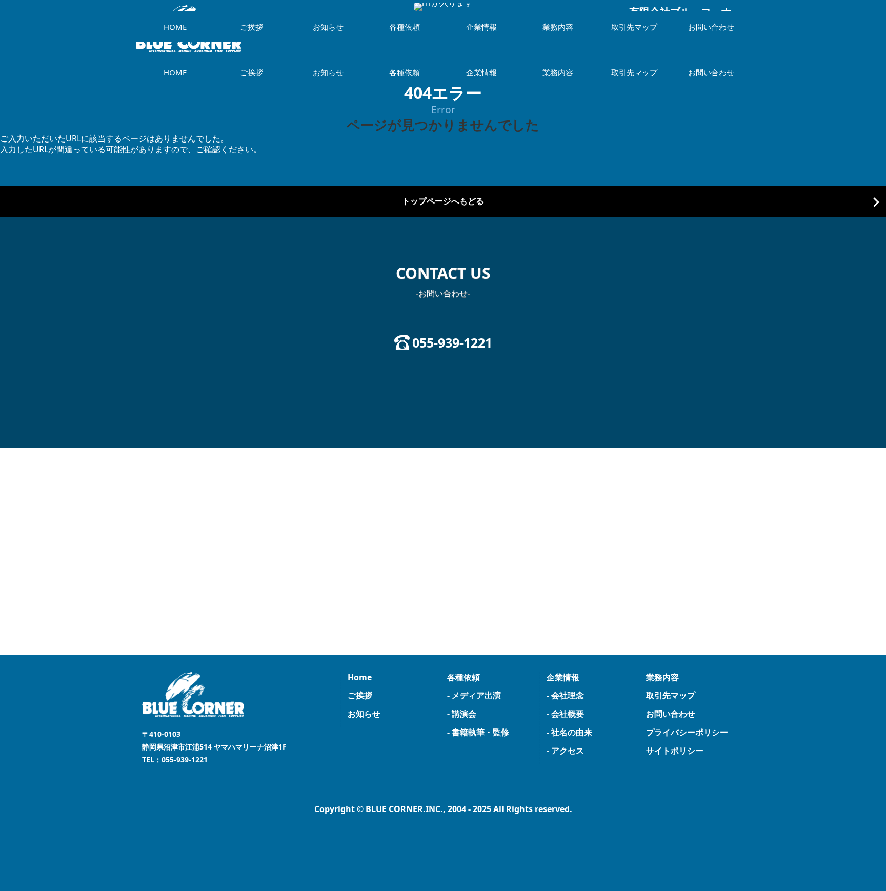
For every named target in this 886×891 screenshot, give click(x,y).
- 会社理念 (565, 695)
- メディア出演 (474, 695)
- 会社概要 (565, 713)
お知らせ (328, 72)
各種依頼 (404, 72)
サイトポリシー (674, 750)
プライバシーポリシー (687, 732)
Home (360, 677)
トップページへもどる (443, 201)
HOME (175, 72)
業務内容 (557, 72)
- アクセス (565, 750)
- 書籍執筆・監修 (478, 732)
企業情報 (481, 72)
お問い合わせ (711, 72)
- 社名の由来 (569, 732)
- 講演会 (461, 713)
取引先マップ (634, 72)
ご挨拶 (251, 72)
